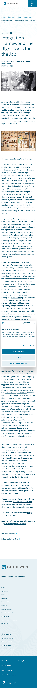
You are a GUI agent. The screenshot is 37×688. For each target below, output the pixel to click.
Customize (17, 357)
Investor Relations (6, 609)
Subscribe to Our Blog (9, 539)
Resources (11, 17)
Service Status (5, 624)
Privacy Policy (6, 665)
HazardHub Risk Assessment (9, 620)
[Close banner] (34, 323)
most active (16, 297)
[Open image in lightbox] (18, 141)
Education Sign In (6, 642)
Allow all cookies (18, 351)
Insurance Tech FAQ (7, 613)
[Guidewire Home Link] (15, 567)
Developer (4, 598)
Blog (19, 17)
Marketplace (5, 616)
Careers (3, 587)
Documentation (6, 602)
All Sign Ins (7, 634)
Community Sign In (7, 638)
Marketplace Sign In (7, 645)
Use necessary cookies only (18, 363)
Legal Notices (6, 670)
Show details (27, 346)
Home (3, 17)
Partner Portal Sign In (7, 649)
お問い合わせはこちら (32, 3)
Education (4, 605)
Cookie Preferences (8, 675)
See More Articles (8, 533)
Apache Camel (7, 273)
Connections (5, 595)
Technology (27, 17)
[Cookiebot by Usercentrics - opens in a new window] (22, 323)
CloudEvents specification (15, 392)
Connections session (21, 319)
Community (4, 591)
